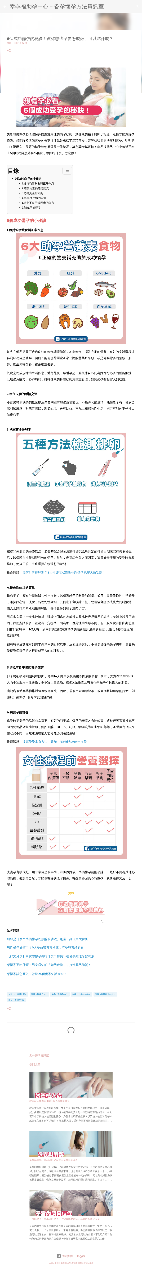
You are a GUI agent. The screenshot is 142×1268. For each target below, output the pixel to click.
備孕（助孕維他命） (81, 994)
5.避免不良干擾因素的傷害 (38, 203)
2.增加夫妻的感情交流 (35, 188)
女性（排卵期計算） (17, 994)
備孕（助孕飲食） (60, 994)
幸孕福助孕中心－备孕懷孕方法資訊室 (57, 6)
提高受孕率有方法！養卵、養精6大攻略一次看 (55, 742)
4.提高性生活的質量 (34, 198)
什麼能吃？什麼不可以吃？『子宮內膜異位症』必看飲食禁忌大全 (64, 1219)
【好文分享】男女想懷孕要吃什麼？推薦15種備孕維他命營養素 (50, 956)
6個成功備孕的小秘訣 (28, 178)
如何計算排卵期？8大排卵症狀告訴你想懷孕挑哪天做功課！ (64, 572)
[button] (9, 50)
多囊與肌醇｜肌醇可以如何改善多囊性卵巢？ (53, 1160)
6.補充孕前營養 (31, 207)
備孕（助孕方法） (39, 994)
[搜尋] (137, 6)
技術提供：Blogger (73, 1256)
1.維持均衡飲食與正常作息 (38, 183)
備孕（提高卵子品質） (105, 994)
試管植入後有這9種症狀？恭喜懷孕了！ (50, 1101)
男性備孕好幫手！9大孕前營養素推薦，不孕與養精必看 (45, 948)
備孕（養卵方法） (16, 1000)
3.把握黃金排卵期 (32, 193)
